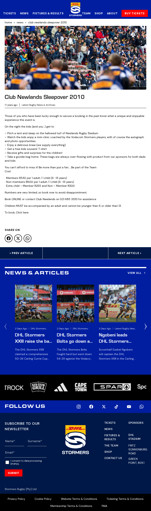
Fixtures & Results (48, 13)
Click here (22, 212)
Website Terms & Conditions (79, 499)
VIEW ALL (135, 273)
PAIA (104, 506)
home (8, 22)
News (24, 13)
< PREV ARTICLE (21, 253)
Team (86, 13)
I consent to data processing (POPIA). (26, 462)
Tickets (9, 13)
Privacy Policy (16, 499)
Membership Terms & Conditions (71, 506)
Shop (99, 13)
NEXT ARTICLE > (130, 253)
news (20, 22)
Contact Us (113, 458)
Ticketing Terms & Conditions (125, 499)
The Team (111, 445)
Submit (13, 473)
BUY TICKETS (135, 13)
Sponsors (135, 422)
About (112, 13)
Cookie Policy (43, 499)
